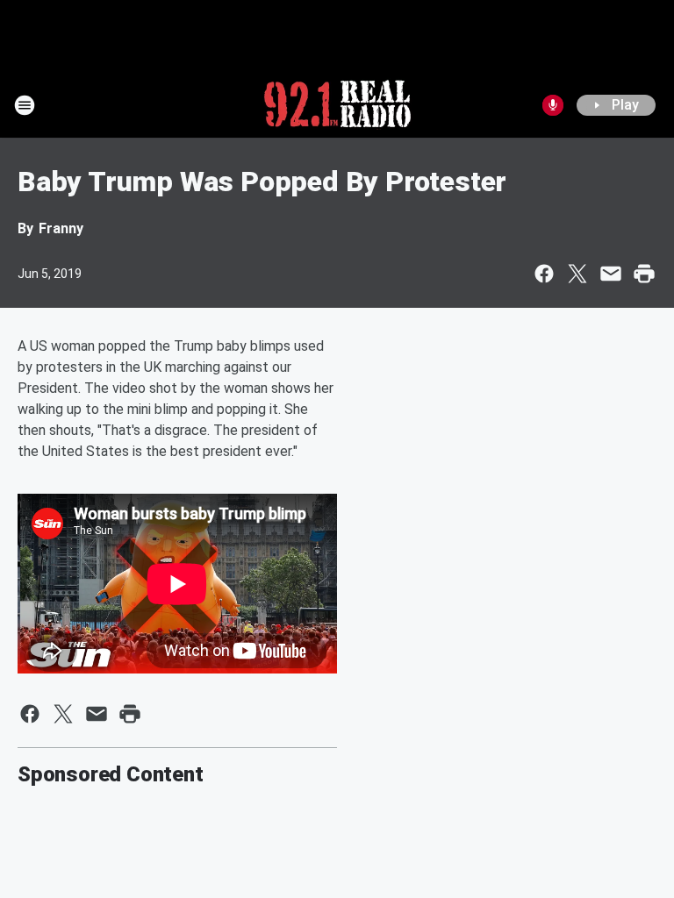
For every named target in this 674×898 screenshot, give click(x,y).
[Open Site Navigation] (24, 105)
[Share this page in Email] (611, 273)
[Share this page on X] (577, 273)
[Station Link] (337, 105)
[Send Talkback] (552, 105)
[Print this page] (644, 273)
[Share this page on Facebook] (544, 273)
